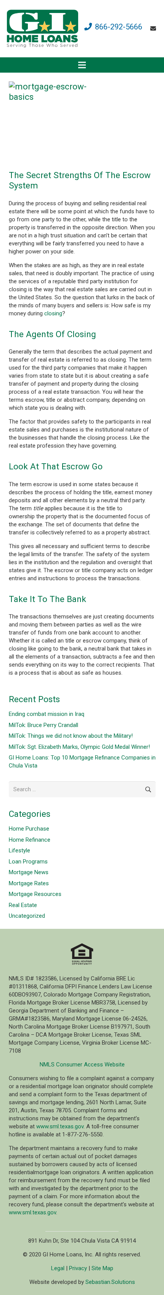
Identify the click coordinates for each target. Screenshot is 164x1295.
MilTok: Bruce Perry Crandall (43, 725)
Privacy (78, 1268)
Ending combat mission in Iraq (46, 714)
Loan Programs (28, 861)
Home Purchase (29, 828)
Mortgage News (28, 872)
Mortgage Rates (29, 883)
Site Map (102, 1268)
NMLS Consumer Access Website (82, 1064)
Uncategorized (27, 915)
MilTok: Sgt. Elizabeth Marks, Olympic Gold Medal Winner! (79, 746)
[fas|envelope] (154, 28)
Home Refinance (29, 839)
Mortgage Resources (35, 894)
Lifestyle (19, 850)
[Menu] (82, 65)
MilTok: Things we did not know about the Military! (71, 735)
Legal (57, 1268)
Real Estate (23, 905)
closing (53, 313)
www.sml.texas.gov (60, 1126)
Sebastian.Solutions (110, 1282)
